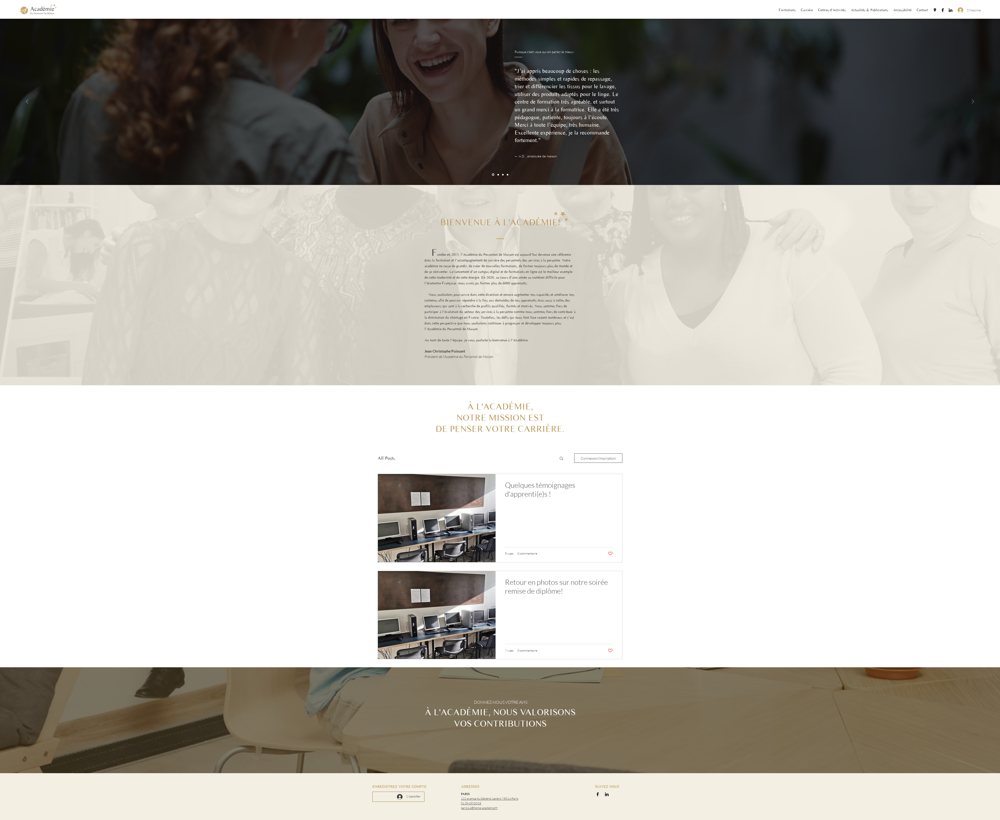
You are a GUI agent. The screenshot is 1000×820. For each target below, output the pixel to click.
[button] (561, 459)
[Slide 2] (498, 175)
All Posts (386, 458)
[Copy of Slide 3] (503, 174)
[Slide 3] (507, 174)
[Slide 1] (492, 174)
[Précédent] (27, 101)
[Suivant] (973, 101)
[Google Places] (935, 10)
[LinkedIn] (950, 10)
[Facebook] (942, 10)
